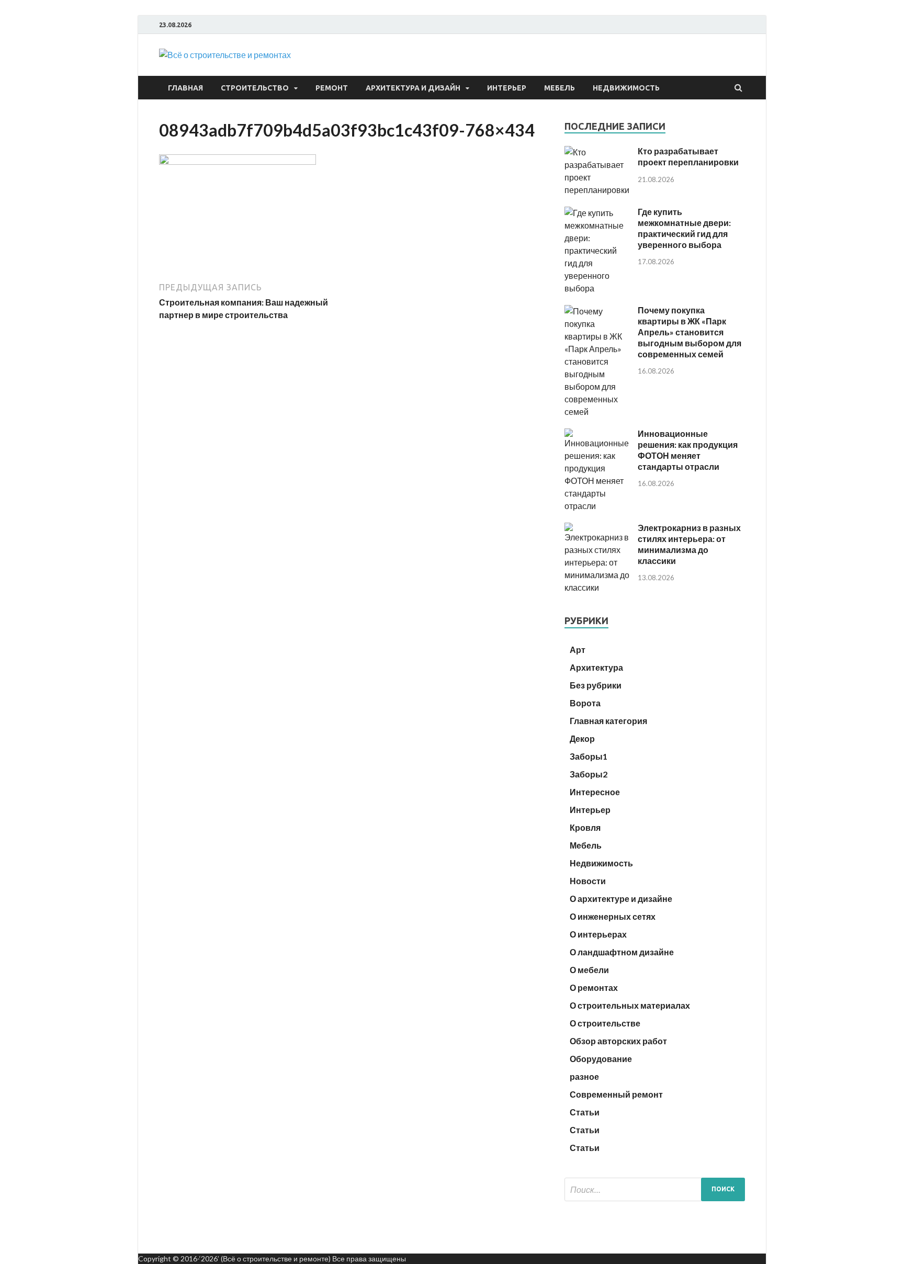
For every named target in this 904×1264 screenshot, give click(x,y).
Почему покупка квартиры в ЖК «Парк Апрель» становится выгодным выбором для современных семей (689, 331)
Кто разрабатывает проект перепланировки (688, 156)
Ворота (585, 703)
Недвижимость (626, 88)
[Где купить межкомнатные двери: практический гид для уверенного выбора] (597, 288)
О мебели (589, 970)
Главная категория (608, 721)
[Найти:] (654, 1189)
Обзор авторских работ (618, 1041)
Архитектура (596, 667)
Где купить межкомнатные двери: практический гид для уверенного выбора (684, 228)
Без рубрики (596, 685)
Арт (577, 649)
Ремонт (331, 88)
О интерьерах (598, 934)
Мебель (559, 88)
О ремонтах (594, 987)
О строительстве (605, 1023)
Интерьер (506, 88)
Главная (185, 88)
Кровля (585, 827)
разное (584, 1076)
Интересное (595, 792)
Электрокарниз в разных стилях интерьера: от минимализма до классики (689, 544)
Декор (582, 738)
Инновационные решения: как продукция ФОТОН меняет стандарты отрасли (688, 449)
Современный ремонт (616, 1094)
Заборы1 (588, 756)
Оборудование (601, 1059)
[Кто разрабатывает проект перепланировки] (597, 190)
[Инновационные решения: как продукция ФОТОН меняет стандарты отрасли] (597, 506)
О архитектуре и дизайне (621, 899)
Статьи (585, 1112)
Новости (588, 881)
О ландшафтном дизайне (622, 952)
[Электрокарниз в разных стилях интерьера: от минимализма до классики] (597, 587)
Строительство (255, 88)
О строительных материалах (630, 1005)
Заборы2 (588, 774)
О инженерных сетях (613, 916)
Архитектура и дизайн (413, 88)
